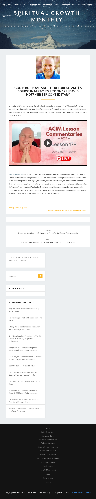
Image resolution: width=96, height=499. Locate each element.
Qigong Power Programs (48, 447)
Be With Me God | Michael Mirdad (22, 366)
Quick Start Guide (48, 432)
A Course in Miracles (56, 210)
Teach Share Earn (68, 5)
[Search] (40, 276)
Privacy (74, 493)
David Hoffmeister (16, 174)
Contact (88, 493)
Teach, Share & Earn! (48, 454)
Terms (81, 493)
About (48, 474)
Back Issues (48, 466)
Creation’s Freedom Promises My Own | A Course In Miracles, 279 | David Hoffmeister (25, 338)
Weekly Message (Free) (18, 207)
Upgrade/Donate (8, 16)
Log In (19, 16)
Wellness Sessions (21, 5)
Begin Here (6, 5)
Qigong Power (35, 5)
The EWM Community (48, 470)
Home (48, 428)
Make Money (48, 478)
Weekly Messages (85, 5)
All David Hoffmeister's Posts (76, 210)
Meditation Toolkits (51, 5)
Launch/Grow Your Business (48, 458)
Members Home (48, 436)
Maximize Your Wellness (48, 439)
